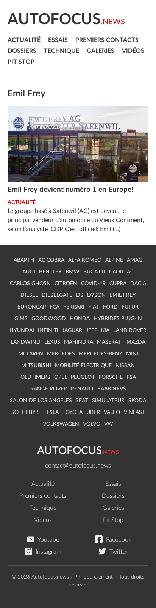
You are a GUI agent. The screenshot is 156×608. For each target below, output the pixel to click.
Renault (82, 389)
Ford (110, 307)
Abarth (24, 260)
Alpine (114, 260)
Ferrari (73, 307)
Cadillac (121, 272)
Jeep (91, 330)
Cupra (117, 283)
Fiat (93, 307)
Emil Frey (122, 295)
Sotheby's (25, 412)
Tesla (51, 412)
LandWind (26, 342)
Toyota (72, 412)
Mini (132, 353)
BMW (73, 272)
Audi (28, 272)
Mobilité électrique (83, 365)
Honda (80, 318)
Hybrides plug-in (118, 318)
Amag (134, 260)
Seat (82, 400)
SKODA (137, 400)
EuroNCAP (31, 307)
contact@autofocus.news (78, 466)
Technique (61, 51)
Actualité (24, 40)
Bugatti (94, 272)
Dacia (138, 283)
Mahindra (78, 342)
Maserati (110, 342)
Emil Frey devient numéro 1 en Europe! (70, 189)
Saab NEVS (112, 389)
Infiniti (48, 330)
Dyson (96, 295)
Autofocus (66, 19)
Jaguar (72, 330)
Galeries (100, 51)
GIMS (21, 318)
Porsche (110, 377)
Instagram (47, 552)
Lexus (52, 342)
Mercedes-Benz (100, 353)
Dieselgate (57, 295)
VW (108, 424)
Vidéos (133, 51)
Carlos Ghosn (30, 283)
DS (79, 295)
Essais (58, 40)
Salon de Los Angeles (41, 400)
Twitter (118, 552)
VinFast (134, 412)
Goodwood (48, 318)
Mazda (135, 342)
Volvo (91, 424)
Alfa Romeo (84, 260)
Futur (130, 307)
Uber (93, 412)
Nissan (125, 365)
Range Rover (48, 389)
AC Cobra (51, 260)
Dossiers (22, 51)
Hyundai (21, 330)
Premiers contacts (107, 40)
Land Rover (130, 330)
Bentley (50, 272)
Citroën (66, 283)
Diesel (29, 295)
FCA (54, 307)
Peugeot (83, 377)
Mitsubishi (36, 365)
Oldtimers (35, 377)
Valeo (112, 412)
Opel (60, 377)
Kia (105, 330)
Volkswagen (61, 424)
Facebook (118, 540)
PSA (131, 377)
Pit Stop (21, 62)
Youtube (47, 540)
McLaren (30, 353)
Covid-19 (93, 283)
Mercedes (61, 353)
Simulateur (108, 400)
